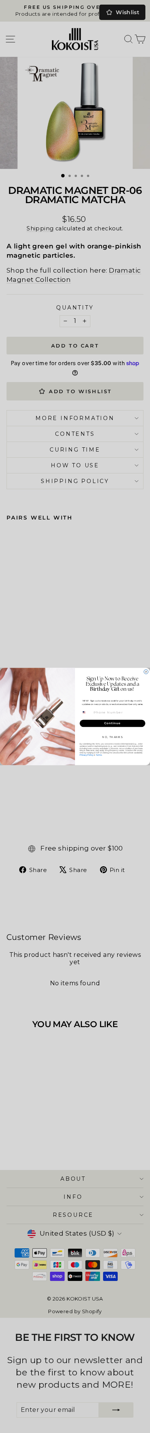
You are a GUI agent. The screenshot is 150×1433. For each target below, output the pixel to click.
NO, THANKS (112, 737)
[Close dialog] (146, 672)
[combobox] (86, 712)
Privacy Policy (86, 755)
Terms (99, 755)
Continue (112, 723)
